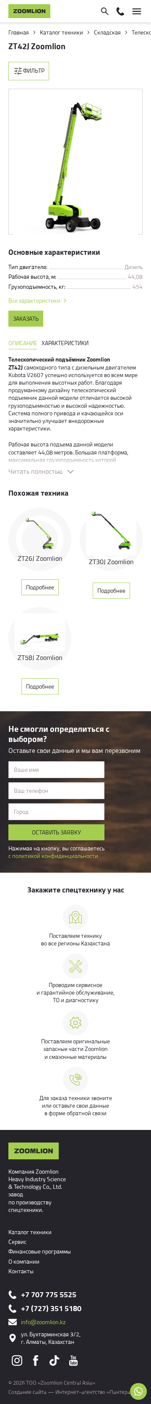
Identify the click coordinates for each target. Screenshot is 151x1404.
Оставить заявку (56, 832)
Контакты (21, 1271)
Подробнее (40, 587)
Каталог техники (30, 1231)
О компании (23, 1261)
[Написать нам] (138, 1391)
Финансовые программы (39, 1251)
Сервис (17, 1241)
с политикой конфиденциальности (53, 855)
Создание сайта (27, 1392)
